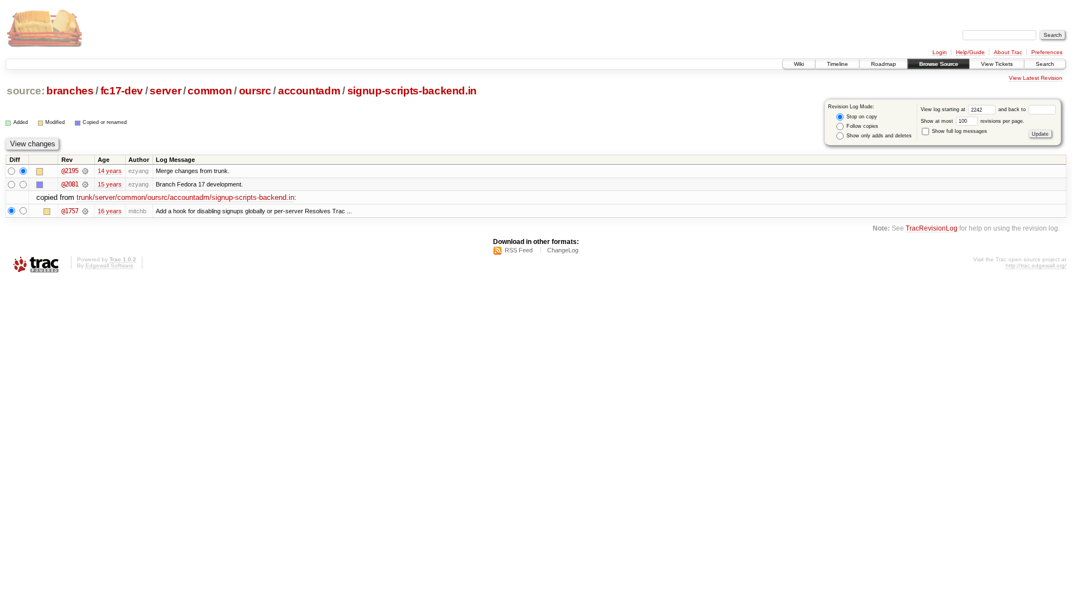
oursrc (255, 91)
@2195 (69, 171)
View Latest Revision (1036, 78)
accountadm (309, 91)
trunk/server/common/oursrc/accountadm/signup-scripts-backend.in (185, 197)
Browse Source (938, 64)
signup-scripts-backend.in (412, 91)
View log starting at (944, 109)
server (165, 91)
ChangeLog (562, 250)
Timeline (837, 64)
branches (69, 91)
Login (939, 52)
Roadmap (883, 64)
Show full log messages (958, 131)
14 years (110, 171)
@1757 (69, 211)
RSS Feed (519, 250)
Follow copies (861, 126)
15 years (110, 184)
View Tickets (997, 64)
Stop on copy (861, 116)
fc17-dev (121, 91)
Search (1045, 64)
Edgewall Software (109, 265)
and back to (1012, 109)
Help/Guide (970, 52)
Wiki (799, 64)
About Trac (1008, 52)
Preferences (1047, 52)
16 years (110, 211)
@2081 (69, 184)
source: (26, 91)
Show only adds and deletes (878, 135)
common (210, 91)
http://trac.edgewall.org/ (1036, 265)
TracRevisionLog (932, 228)
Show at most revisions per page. (973, 121)
